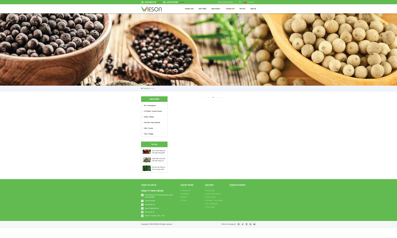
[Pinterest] (250, 224)
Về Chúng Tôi (186, 190)
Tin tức (242, 9)
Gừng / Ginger (211, 197)
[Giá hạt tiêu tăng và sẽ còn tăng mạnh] (147, 168)
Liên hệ (253, 9)
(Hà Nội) (153, 2)
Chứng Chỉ (230, 9)
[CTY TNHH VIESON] (151, 9)
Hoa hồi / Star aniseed (214, 194)
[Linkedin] (246, 224)
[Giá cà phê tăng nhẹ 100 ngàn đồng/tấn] (147, 152)
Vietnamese (250, 2)
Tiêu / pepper (211, 207)
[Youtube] (254, 224)
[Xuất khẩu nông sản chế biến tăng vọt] (147, 159)
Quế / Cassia (211, 190)
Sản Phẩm (215, 9)
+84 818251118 (150, 204)
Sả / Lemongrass (212, 204)
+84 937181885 (150, 201)
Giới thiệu (202, 9)
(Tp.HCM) (175, 2)
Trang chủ (189, 9)
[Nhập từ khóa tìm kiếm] (240, 2)
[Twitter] (242, 224)
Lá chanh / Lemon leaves (215, 200)
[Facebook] (238, 224)
